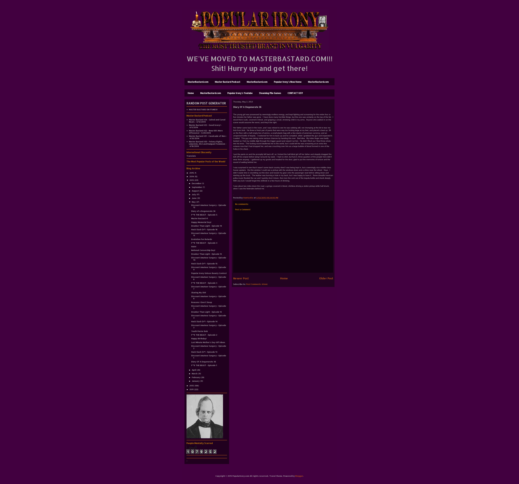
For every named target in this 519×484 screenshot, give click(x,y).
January (196, 381)
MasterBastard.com (198, 81)
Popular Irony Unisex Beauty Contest (209, 273)
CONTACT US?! (295, 93)
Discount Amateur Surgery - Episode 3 (208, 326)
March (195, 373)
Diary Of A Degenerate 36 (203, 361)
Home (191, 93)
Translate (191, 156)
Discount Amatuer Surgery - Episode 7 (208, 287)
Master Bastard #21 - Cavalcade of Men (207, 136)
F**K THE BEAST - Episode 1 (204, 365)
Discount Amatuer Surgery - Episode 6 (208, 297)
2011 (191, 389)
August (195, 191)
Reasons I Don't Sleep (201, 302)
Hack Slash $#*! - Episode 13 (204, 352)
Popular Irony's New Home (288, 81)
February (196, 377)
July (194, 194)
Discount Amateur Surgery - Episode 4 (208, 316)
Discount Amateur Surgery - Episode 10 (208, 258)
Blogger (299, 476)
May (194, 202)
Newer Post (241, 278)
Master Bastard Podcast (227, 81)
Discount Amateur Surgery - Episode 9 (208, 268)
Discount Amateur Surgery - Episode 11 (208, 234)
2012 (191, 385)
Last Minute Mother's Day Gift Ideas (208, 342)
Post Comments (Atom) (257, 284)
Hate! (193, 246)
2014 (191, 176)
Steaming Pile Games (270, 93)
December (197, 183)
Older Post (326, 278)
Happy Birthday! (199, 338)
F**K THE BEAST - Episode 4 (204, 243)
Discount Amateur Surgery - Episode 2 (208, 347)
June (194, 198)
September (197, 187)
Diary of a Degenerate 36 (203, 211)
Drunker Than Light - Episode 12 (206, 312)
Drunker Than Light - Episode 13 (206, 254)
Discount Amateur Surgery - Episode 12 (208, 206)
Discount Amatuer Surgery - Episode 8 (208, 278)
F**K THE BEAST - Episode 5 (204, 215)
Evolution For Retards (201, 239)
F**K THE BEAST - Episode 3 (204, 283)
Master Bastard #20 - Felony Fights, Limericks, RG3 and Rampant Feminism (207, 142)
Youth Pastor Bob (199, 331)
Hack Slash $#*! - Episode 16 (204, 229)
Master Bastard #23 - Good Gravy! (205, 125)
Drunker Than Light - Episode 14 (206, 226)
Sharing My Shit (198, 292)
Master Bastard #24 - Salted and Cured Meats (207, 120)
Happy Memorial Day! (201, 222)
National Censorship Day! (203, 250)
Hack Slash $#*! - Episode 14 (204, 321)
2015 (191, 173)
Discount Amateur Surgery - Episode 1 (208, 356)
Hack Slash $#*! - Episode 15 (204, 263)
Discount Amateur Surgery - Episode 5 (208, 307)
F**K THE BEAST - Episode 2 (204, 335)
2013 (191, 180)
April (194, 370)
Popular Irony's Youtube (240, 93)
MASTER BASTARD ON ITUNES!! (203, 109)
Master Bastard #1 (199, 218)
